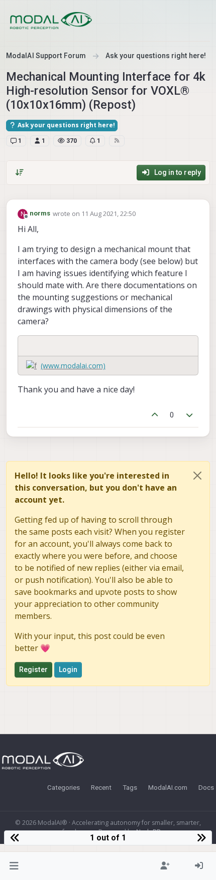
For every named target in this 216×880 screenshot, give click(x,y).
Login (68, 670)
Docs (206, 787)
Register (33, 670)
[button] (14, 866)
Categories (63, 787)
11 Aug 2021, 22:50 (108, 213)
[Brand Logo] (51, 20)
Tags (130, 787)
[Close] (197, 476)
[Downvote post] (190, 415)
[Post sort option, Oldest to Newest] (20, 172)
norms (40, 213)
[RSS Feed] (117, 140)
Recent (101, 787)
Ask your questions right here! (65, 125)
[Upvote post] (155, 415)
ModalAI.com (167, 787)
